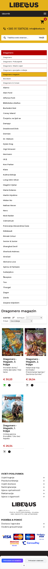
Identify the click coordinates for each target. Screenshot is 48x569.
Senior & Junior (10, 241)
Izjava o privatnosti (10, 490)
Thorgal (7, 287)
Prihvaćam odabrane (35, 560)
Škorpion (7, 277)
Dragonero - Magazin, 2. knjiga (33, 362)
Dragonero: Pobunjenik (12, 62)
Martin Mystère (10, 195)
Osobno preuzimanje (11, 527)
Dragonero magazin (11, 74)
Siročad (6, 256)
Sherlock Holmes (11, 251)
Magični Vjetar (10, 185)
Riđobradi (7, 231)
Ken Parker (8, 164)
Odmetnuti (8, 221)
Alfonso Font (9, 98)
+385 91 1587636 (17, 28)
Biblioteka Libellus (11, 103)
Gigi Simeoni (9, 149)
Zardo (6, 297)
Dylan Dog (8, 144)
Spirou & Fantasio (11, 267)
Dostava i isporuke (10, 524)
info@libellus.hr (37, 29)
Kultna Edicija (9, 175)
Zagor (6, 292)
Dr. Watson (8, 139)
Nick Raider (8, 216)
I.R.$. (5, 159)
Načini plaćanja (8, 487)
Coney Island (9, 113)
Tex (5, 282)
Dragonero (8, 53)
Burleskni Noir (9, 108)
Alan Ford (7, 93)
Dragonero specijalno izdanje (15, 70)
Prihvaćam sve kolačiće (12, 560)
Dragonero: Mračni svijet (13, 66)
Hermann (7, 154)
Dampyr (7, 123)
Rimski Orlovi (9, 236)
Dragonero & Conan (11, 83)
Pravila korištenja (9, 481)
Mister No (7, 200)
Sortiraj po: (21, 318)
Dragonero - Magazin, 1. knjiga (10, 428)
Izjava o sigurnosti (10, 496)
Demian (7, 134)
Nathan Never (9, 205)
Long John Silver (11, 180)
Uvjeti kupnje (7, 477)
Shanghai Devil (10, 246)
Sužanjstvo (8, 272)
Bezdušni (7, 79)
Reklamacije (7, 493)
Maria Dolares (9, 190)
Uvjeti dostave (8, 484)
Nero (5, 210)
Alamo (6, 87)
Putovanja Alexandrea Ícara (16, 226)
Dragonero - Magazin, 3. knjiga (10, 362)
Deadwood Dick (10, 128)
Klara (5, 169)
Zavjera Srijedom (11, 303)
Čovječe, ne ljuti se (12, 118)
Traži (41, 38)
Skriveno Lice (9, 262)
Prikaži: (5, 321)
